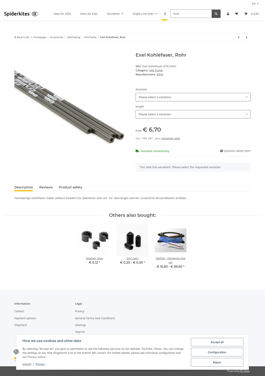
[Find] (216, 14)
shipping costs (170, 138)
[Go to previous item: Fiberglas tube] (239, 37)
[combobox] (193, 97)
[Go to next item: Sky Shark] (247, 37)
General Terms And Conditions (95, 318)
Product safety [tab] (70, 187)
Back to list (23, 37)
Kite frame (156, 70)
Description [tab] (23, 187)
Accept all (217, 342)
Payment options (25, 318)
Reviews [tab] (46, 187)
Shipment (20, 325)
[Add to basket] (17, 50)
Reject (217, 362)
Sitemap (80, 325)
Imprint (27, 364)
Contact (19, 311)
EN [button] (253, 3)
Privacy (40, 364)
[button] (228, 13)
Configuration (217, 352)
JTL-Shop (244, 371)
